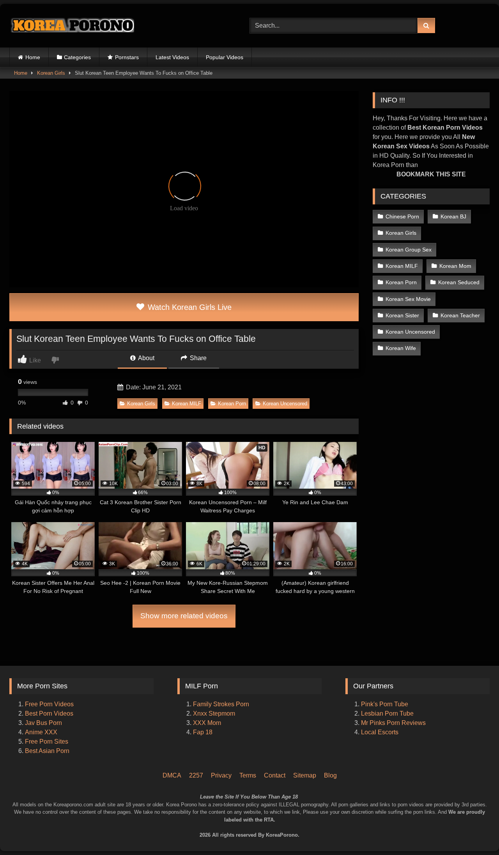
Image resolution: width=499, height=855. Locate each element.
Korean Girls (51, 73)
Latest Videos (172, 57)
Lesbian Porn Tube (387, 713)
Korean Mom (455, 266)
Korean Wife (401, 348)
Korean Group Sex (409, 249)
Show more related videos (184, 616)
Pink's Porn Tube (384, 704)
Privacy (221, 775)
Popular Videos (224, 57)
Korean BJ (453, 216)
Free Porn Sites (46, 741)
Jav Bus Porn (43, 723)
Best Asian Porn (47, 751)
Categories (77, 57)
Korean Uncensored (285, 403)
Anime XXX (41, 732)
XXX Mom (208, 723)
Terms (247, 775)
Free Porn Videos (49, 704)
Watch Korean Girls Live (188, 307)
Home (32, 57)
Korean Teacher (460, 315)
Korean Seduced (459, 282)
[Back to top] (482, 816)
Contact (274, 775)
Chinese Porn (402, 216)
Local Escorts (379, 732)
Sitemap (304, 775)
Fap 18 (202, 732)
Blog (330, 775)
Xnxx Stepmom (214, 713)
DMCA (172, 775)
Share (197, 358)
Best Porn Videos (49, 713)
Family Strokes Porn (221, 704)
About (145, 358)
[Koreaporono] (71, 25)
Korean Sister (402, 315)
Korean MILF (186, 403)
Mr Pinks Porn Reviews (394, 723)
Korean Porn (232, 403)
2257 (196, 775)
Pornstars (127, 57)
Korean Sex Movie (408, 299)
